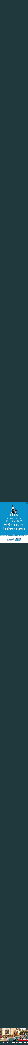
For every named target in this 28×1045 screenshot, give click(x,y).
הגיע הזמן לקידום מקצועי (23, 1040)
